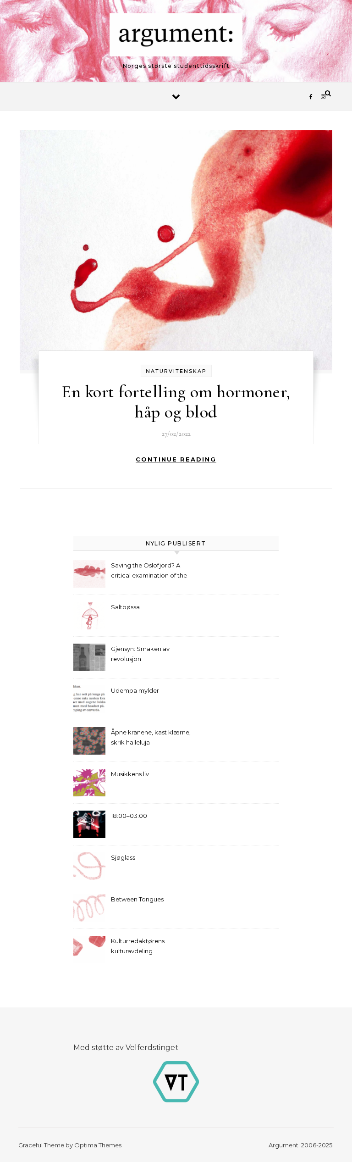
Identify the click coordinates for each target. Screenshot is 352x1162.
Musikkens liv (130, 774)
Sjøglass (123, 857)
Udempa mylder (135, 690)
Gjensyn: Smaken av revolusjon (140, 653)
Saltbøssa (125, 607)
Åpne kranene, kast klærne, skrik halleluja (151, 737)
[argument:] (176, 37)
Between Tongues (137, 899)
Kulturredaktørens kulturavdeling (138, 946)
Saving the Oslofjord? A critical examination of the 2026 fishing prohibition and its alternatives (151, 571)
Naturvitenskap (176, 371)
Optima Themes (97, 1145)
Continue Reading (176, 459)
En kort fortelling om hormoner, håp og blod (176, 402)
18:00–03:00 (129, 815)
